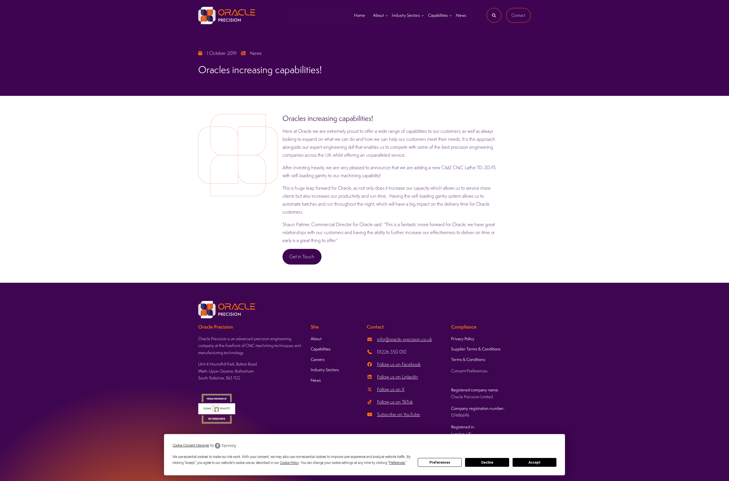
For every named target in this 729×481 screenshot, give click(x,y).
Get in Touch (301, 256)
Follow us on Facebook (399, 364)
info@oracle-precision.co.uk (404, 339)
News (255, 53)
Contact (518, 15)
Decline (487, 463)
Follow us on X (390, 389)
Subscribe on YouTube (398, 414)
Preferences (439, 463)
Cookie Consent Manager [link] (191, 445)
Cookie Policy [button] (289, 463)
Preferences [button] (397, 463)
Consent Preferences (469, 370)
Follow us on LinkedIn (397, 377)
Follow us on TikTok (395, 402)
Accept (534, 463)
